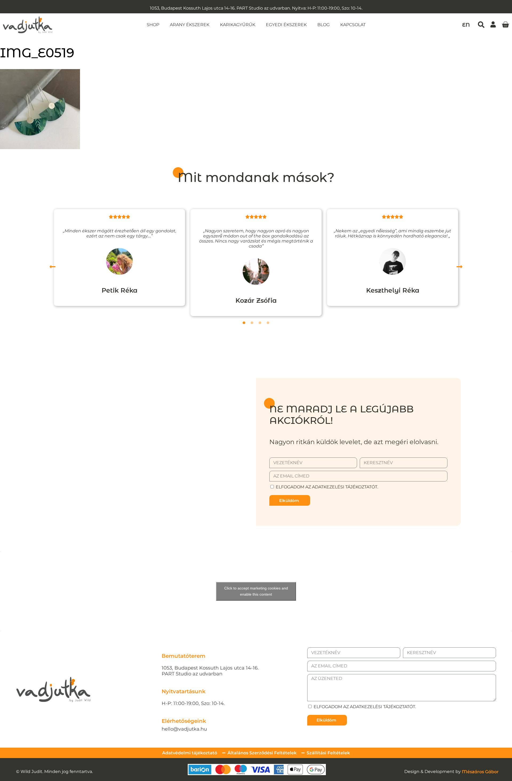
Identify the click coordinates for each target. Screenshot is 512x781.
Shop (153, 24)
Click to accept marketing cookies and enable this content (256, 591)
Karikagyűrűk (237, 24)
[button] (481, 24)
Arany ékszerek (189, 24)
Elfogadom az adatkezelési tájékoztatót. (327, 486)
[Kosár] (505, 25)
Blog (323, 24)
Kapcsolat (353, 24)
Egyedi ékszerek (286, 24)
